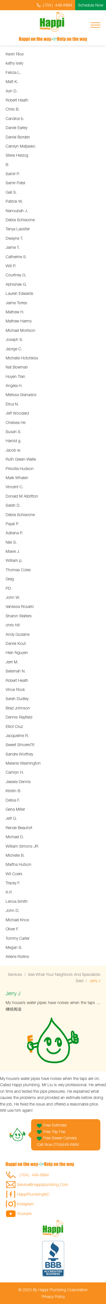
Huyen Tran (15, 376)
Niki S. (11, 542)
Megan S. (14, 947)
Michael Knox (17, 919)
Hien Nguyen (17, 652)
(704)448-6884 (66, 1144)
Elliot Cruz (14, 726)
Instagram (25, 1203)
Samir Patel (15, 182)
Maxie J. (13, 551)
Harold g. (13, 440)
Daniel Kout (16, 643)
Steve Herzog (17, 155)
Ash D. (12, 90)
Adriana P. (14, 532)
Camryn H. (15, 772)
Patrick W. (14, 201)
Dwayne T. (14, 238)
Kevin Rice (14, 53)
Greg (10, 578)
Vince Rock (15, 689)
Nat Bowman (17, 367)
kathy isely (14, 63)
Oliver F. (12, 928)
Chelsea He (15, 422)
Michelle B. (15, 855)
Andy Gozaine (17, 634)
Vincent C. (14, 486)
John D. (13, 910)
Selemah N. (16, 670)
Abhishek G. (16, 284)
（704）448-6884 (56, 5)
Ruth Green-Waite (21, 459)
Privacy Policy (53, 1296)
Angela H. (14, 385)
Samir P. (13, 173)
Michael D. (15, 836)
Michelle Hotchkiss (22, 357)
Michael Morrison (20, 330)
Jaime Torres (16, 302)
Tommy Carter (17, 938)
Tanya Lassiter (18, 228)
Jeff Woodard (17, 413)
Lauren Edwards (19, 293)
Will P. (11, 265)
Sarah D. (13, 505)
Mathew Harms (19, 320)
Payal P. (12, 523)
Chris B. (13, 109)
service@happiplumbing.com (42, 1184)
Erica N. (12, 403)
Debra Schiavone (20, 219)
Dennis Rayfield (19, 717)
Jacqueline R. (17, 735)
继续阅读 (13, 1009)
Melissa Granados (21, 394)
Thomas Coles (18, 569)
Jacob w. (13, 450)
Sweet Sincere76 (20, 744)
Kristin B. (13, 790)
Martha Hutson (18, 864)
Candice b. (15, 118)
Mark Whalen (17, 477)
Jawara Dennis (18, 781)
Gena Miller (15, 809)
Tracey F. (13, 882)
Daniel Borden (18, 136)
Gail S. (11, 192)
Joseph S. (14, 339)
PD (8, 588)
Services (15, 974)
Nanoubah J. (17, 210)
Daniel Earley (16, 127)
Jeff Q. (11, 818)
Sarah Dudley (17, 698)
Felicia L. (13, 72)
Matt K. (12, 81)
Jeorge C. (14, 348)
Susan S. (13, 431)
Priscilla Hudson (20, 468)
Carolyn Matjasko (20, 146)
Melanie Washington (23, 763)
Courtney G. (16, 274)
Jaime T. (13, 247)
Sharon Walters (19, 615)
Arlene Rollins (17, 956)
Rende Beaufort (19, 827)
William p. (14, 560)
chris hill (13, 624)
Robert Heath (17, 100)
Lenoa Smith (17, 901)
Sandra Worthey (19, 754)
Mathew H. (15, 311)
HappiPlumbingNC (33, 1194)
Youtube (24, 1213)
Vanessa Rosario (20, 606)
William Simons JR (22, 846)
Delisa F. (13, 800)
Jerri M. (12, 661)
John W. (13, 597)
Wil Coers (14, 873)
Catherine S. (16, 256)
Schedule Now (90, 5)
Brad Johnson (18, 707)
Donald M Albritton (22, 496)
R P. (9, 892)
